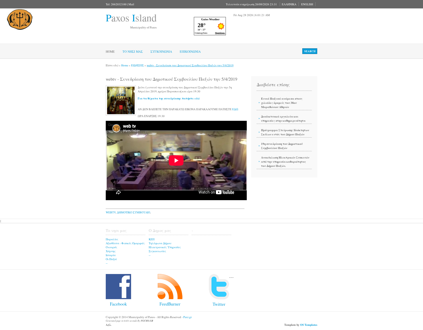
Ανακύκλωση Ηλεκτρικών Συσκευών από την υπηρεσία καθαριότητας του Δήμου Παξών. (285, 161)
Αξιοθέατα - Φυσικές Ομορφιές (125, 243)
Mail (131, 4)
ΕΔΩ (235, 109)
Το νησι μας (132, 51)
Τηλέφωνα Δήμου (160, 243)
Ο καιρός (111, 247)
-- (107, 263)
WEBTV (111, 212)
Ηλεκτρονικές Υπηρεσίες (165, 247)
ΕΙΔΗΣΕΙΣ (137, 65)
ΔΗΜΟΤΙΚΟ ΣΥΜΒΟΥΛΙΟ (133, 212)
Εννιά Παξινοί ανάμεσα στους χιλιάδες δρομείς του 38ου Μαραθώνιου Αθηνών (281, 102)
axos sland (131, 17)
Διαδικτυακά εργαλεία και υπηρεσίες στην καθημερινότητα (283, 118)
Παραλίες (112, 239)
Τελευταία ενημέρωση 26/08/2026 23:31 (251, 4)
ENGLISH (307, 4)
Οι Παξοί (111, 259)
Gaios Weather (210, 19)
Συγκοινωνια (161, 51)
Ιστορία (111, 255)
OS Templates (308, 325)
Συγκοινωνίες (157, 251)
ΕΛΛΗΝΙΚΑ (289, 4)
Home (110, 51)
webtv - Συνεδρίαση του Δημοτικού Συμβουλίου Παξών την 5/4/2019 (190, 65)
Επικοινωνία (190, 51)
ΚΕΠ (151, 239)
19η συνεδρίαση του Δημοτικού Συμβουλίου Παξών (282, 146)
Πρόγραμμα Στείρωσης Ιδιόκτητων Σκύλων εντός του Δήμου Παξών (285, 132)
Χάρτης (111, 251)
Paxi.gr (187, 317)
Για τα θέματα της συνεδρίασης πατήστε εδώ (169, 98)
